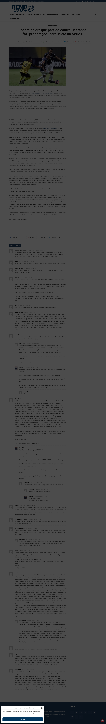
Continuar (23, 719)
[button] (42, 708)
